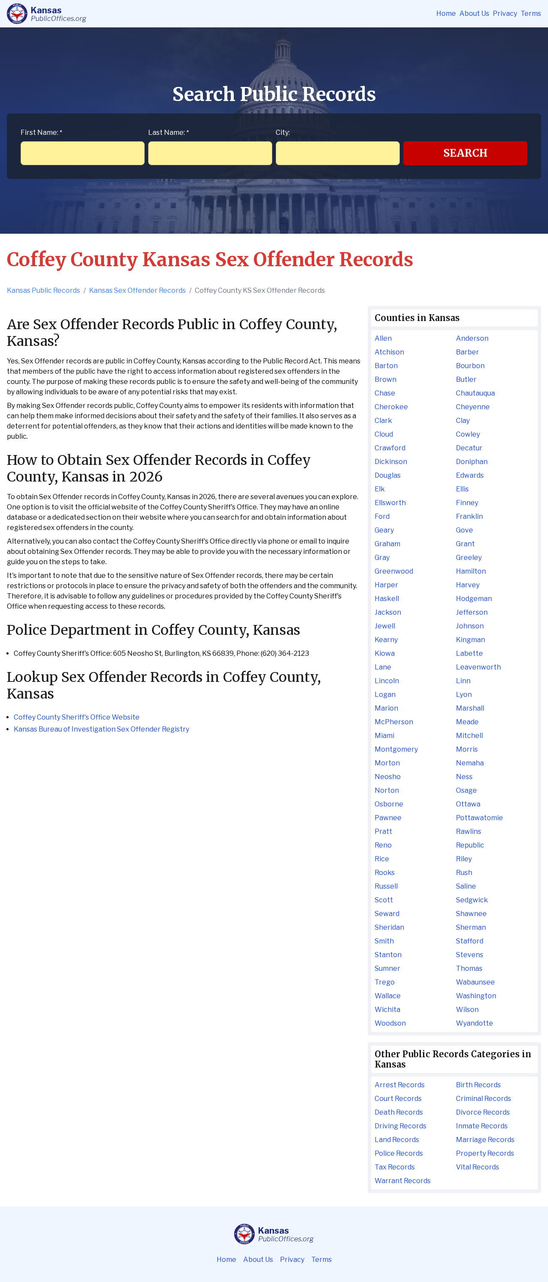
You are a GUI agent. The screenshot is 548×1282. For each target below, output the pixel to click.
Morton (387, 763)
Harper (386, 585)
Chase (385, 393)
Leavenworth (478, 667)
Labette (469, 653)
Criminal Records (483, 1099)
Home (446, 13)
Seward (387, 914)
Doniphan (472, 462)
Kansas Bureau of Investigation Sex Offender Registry (101, 729)
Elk (380, 489)
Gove (464, 530)
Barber (467, 352)
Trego (385, 982)
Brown (385, 379)
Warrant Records (403, 1181)
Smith (384, 941)
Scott (384, 900)
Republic (470, 845)
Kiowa (385, 653)
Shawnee (471, 914)
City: (283, 132)
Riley (464, 859)
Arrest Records (400, 1085)
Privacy (505, 13)
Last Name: (168, 132)
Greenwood (394, 571)
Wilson (467, 1009)
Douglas (388, 475)
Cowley (468, 434)
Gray (382, 557)
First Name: (41, 132)
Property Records (485, 1153)
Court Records (398, 1099)
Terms (531, 13)
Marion (386, 708)
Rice (382, 859)
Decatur (469, 448)
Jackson (388, 612)
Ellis (462, 489)
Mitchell (469, 736)
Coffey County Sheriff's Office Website (77, 717)
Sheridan (389, 927)
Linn (463, 681)
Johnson (470, 626)
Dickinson (391, 462)
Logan (385, 694)
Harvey (468, 585)
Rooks (385, 873)
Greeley (469, 557)
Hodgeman (474, 599)
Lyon (464, 694)
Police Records (399, 1153)
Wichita (387, 1009)
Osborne (389, 804)
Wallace (388, 996)
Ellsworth (390, 503)
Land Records (397, 1140)
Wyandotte (474, 1023)
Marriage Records (485, 1140)
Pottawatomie (479, 818)
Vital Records (477, 1167)
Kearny (386, 640)
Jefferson (472, 612)
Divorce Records (483, 1112)
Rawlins (468, 831)
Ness (464, 777)
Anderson (472, 338)
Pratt (383, 831)
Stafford (469, 941)
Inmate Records (482, 1126)
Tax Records (395, 1167)
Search (466, 153)
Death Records (399, 1112)
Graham (387, 544)
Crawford (390, 448)
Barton (386, 366)
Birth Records (478, 1085)
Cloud (384, 434)
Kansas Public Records (43, 290)
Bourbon (470, 366)
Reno (383, 845)
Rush (464, 873)
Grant (465, 544)
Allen (383, 338)
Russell (386, 886)
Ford (382, 516)
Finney (467, 503)
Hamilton (471, 571)
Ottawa (468, 804)
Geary (384, 530)
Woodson (390, 1023)
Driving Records (400, 1126)
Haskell (387, 599)
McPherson (394, 722)
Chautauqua (475, 393)
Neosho (388, 777)
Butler (466, 379)
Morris (467, 749)
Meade (467, 722)
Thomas (469, 968)
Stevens (469, 955)
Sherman (471, 927)
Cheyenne (473, 407)
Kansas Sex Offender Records (137, 290)
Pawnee (388, 818)
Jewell (385, 626)
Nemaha (470, 763)
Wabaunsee (475, 982)
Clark (383, 420)
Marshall (470, 708)
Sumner (387, 968)
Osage (466, 790)
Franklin (469, 516)
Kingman (470, 640)
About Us (474, 13)
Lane (383, 667)
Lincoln (387, 681)
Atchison (389, 352)
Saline (466, 886)
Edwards (470, 475)
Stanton (388, 955)
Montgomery (396, 749)
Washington (476, 996)
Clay (463, 420)
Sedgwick (472, 900)
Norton (387, 790)
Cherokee (391, 407)
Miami (384, 736)
